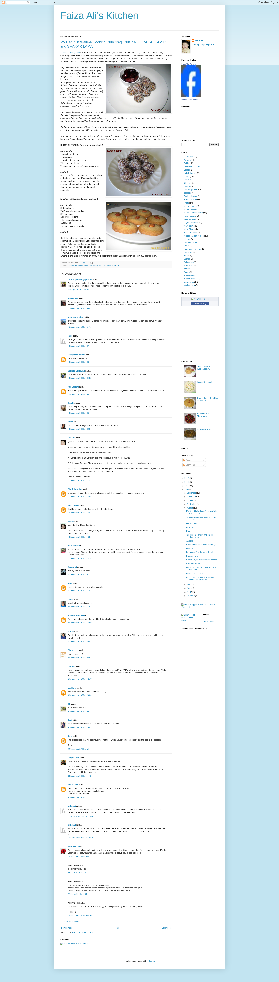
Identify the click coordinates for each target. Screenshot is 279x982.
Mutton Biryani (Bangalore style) (204, 367)
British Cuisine (190, 173)
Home (116, 928)
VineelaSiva (73, 298)
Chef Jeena (73, 650)
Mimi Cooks (73, 784)
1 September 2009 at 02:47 (80, 346)
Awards (187, 160)
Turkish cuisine (190, 279)
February (191, 596)
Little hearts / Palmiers (196, 573)
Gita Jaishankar (75, 489)
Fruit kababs (191, 527)
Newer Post (66, 928)
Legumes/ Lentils (191, 223)
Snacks (187, 269)
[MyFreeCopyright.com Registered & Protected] (200, 607)
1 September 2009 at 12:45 (80, 496)
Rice (186, 256)
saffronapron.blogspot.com (80, 279)
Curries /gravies (191, 190)
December (191, 493)
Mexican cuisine (191, 232)
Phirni (188, 531)
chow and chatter (75, 317)
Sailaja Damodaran (76, 355)
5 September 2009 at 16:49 (80, 727)
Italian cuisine (190, 216)
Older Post (166, 928)
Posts (188, 460)
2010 (186, 486)
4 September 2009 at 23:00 (80, 695)
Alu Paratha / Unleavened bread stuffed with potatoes (200, 578)
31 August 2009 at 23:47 (78, 289)
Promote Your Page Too (190, 99)
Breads (187, 170)
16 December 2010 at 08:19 (80, 916)
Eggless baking (190, 196)
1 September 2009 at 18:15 (80, 558)
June (189, 588)
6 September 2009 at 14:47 (80, 749)
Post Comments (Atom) (82, 933)
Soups (187, 272)
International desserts (83, 265)
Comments (190, 465)
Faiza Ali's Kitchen (99, 15)
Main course (189, 226)
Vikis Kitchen (74, 545)
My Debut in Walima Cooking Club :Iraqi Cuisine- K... (201, 512)
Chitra (70, 599)
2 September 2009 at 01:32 (80, 574)
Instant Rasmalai (204, 382)
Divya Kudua (73, 758)
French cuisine (190, 199)
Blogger (151, 961)
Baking (187, 163)
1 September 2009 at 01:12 (80, 327)
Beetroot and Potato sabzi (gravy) (201, 545)
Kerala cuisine (190, 219)
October (190, 500)
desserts (187, 193)
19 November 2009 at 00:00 (80, 856)
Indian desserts (190, 209)
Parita (70, 422)
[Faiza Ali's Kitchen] (191, 97)
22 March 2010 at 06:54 (78, 894)
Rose (70, 736)
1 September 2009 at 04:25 (80, 378)
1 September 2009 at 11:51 (79, 480)
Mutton (187, 239)
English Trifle (192, 556)
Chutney (187, 183)
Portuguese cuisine (192, 249)
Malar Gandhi (74, 846)
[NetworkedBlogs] (200, 299)
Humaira (72, 666)
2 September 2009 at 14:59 (80, 623)
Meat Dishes (189, 229)
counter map (208, 621)
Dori (70, 720)
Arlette (71, 521)
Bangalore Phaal (204, 429)
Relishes (188, 252)
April (189, 592)
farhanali (72, 806)
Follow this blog (200, 304)
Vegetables (189, 282)
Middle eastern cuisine (102, 265)
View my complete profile (203, 45)
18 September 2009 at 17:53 (80, 838)
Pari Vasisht (73, 387)
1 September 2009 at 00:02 (80, 308)
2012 (186, 478)
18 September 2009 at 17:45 (80, 816)
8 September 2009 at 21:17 (80, 797)
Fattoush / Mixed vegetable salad (200, 552)
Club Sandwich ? (193, 564)
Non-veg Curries (191, 242)
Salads (187, 259)
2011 (186, 482)
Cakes (187, 176)
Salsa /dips (189, 262)
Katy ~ (71, 631)
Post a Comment (71, 921)
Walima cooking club (70, 52)
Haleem (189, 548)
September (192, 504)
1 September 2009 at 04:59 (80, 394)
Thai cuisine (189, 275)
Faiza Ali (71, 438)
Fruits (186, 203)
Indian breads (190, 206)
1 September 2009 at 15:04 (80, 513)
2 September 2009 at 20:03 (80, 641)
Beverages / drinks (192, 166)
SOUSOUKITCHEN (76, 615)
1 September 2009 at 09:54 (80, 429)
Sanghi (71, 403)
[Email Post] (91, 263)
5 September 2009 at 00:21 (80, 711)
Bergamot (72, 567)
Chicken (187, 180)
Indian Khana (74, 505)
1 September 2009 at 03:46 (80, 362)
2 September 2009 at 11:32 (79, 590)
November (191, 496)
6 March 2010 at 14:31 (77, 872)
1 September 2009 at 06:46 (80, 413)
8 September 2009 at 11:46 (79, 776)
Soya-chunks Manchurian (203, 415)
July (189, 584)
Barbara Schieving (76, 371)
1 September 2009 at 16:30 (80, 537)
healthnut (72, 688)
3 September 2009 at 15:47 (80, 679)
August (190, 508)
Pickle (186, 246)
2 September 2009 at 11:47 (79, 607)
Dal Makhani (191, 523)
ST (69, 704)
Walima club (116, 265)
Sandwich (188, 265)
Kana (70, 583)
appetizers (188, 156)
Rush (70, 336)
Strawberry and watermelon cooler (201, 560)
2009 (186, 489)
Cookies (71, 265)
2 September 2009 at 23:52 (80, 658)
